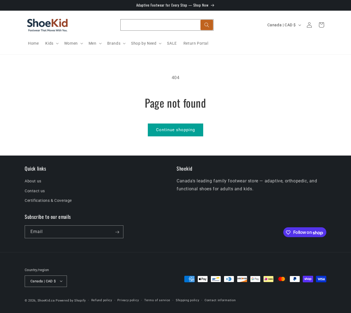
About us (33, 181)
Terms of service (157, 300)
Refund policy (101, 300)
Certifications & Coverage (48, 200)
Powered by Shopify (71, 300)
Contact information (220, 300)
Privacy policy (128, 300)
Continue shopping (175, 129)
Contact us (35, 191)
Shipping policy (187, 300)
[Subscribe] (117, 232)
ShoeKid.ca (46, 300)
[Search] (206, 25)
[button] (51, 43)
